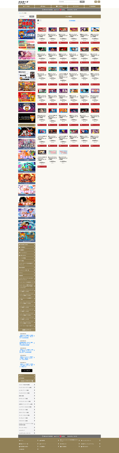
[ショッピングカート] (95, 2)
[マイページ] (99, 2)
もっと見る (26, 370)
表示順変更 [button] (72, 20)
